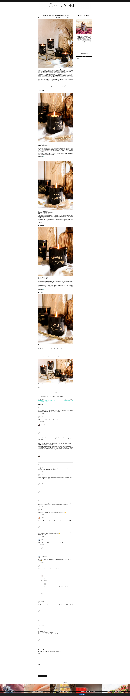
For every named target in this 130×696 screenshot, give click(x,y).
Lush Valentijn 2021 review (68, 400)
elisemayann (43, 424)
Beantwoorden (41, 413)
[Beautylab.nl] (65, 6)
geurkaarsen (45, 396)
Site (38, 671)
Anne (42, 539)
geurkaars (41, 396)
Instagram (87, 50)
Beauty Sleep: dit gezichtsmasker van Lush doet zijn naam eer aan (47, 400)
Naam (39, 664)
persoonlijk (60, 396)
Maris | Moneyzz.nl (44, 556)
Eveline (42, 517)
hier (43, 156)
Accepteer (82, 694)
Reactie (39, 653)
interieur (51, 396)
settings (73, 694)
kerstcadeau (55, 396)
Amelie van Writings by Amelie (46, 455)
